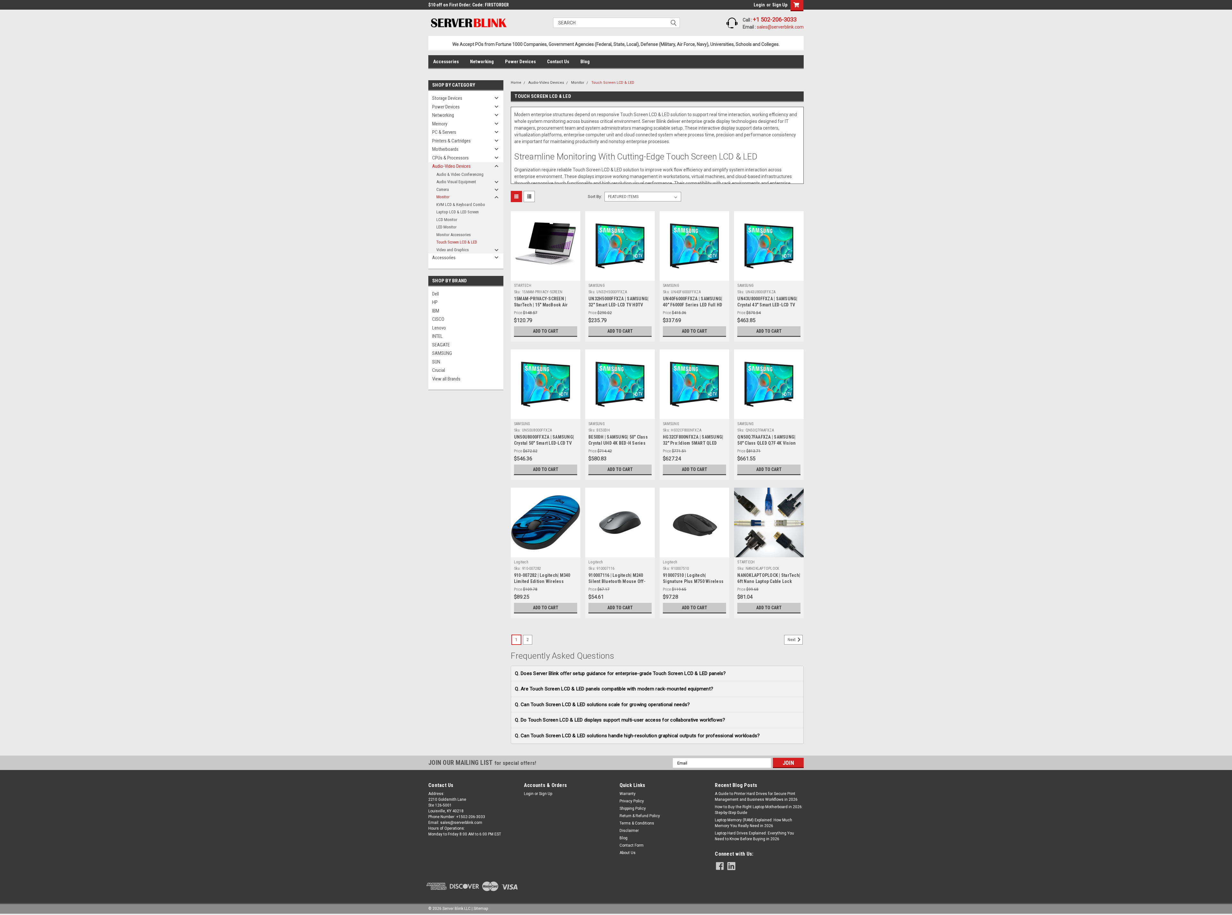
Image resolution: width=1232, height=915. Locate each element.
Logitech (521, 562)
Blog (585, 61)
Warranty (628, 793)
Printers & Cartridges (451, 141)
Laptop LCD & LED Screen (457, 212)
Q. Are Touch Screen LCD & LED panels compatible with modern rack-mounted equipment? (614, 689)
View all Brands (446, 379)
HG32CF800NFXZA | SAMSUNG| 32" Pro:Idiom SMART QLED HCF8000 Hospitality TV (693, 443)
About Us (628, 853)
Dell (435, 294)
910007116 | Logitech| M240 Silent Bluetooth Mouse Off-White (617, 581)
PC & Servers (444, 132)
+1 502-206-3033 (775, 19)
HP (435, 302)
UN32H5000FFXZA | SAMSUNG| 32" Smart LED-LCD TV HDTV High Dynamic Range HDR (618, 304)
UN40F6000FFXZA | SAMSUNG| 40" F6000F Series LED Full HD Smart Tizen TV (692, 304)
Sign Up (779, 4)
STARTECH (522, 285)
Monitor (442, 196)
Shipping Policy (633, 808)
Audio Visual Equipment (456, 181)
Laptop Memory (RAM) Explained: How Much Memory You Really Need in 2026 (753, 823)
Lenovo (439, 328)
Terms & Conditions (637, 823)
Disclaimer (629, 830)
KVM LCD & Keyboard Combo (460, 204)
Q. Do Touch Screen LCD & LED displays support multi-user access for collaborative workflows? (620, 720)
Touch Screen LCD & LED (456, 242)
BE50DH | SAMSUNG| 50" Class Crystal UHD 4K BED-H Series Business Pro (618, 443)
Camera (442, 189)
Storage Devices (447, 98)
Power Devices (520, 61)
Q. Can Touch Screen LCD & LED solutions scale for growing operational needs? (602, 704)
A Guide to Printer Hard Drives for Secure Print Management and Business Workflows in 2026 (756, 796)
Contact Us (558, 61)
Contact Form (632, 845)
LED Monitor (446, 227)
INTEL (437, 336)
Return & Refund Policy (640, 816)
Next (792, 639)
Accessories (446, 61)
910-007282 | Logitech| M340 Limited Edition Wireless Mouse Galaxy (542, 581)
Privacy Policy (632, 801)
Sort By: (595, 196)
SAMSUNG (442, 353)
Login (759, 4)
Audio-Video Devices (451, 166)
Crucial (438, 370)
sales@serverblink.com (780, 27)
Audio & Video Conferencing (459, 174)
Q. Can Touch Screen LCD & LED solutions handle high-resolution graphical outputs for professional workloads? (637, 736)
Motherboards (445, 149)
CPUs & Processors (450, 158)
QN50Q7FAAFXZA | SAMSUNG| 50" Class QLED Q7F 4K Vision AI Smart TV (766, 443)
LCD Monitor (446, 219)
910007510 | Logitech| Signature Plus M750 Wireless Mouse (693, 581)
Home (516, 83)
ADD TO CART (545, 331)
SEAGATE (441, 345)
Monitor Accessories (453, 234)
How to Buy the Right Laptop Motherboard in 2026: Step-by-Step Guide (759, 810)
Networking (482, 61)
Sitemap (481, 908)
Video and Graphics (452, 249)
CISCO (438, 319)
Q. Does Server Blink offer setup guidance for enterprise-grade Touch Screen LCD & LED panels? (620, 673)
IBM (435, 311)
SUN (436, 362)
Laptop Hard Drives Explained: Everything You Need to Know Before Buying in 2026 (754, 836)
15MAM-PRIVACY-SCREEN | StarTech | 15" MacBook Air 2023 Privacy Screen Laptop (541, 304)
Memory (439, 124)
